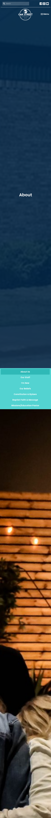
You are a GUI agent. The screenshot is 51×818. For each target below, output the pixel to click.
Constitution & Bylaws (25, 394)
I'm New (25, 383)
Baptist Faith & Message (25, 399)
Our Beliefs (25, 388)
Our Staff (25, 377)
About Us (25, 371)
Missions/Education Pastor (25, 405)
